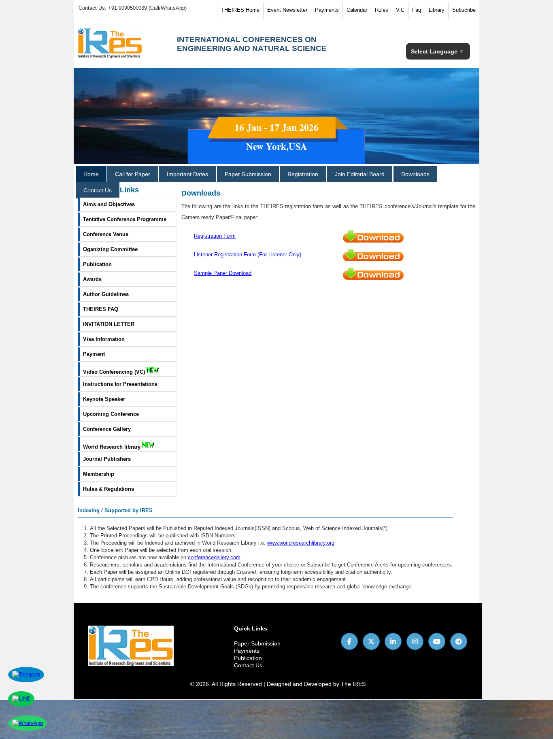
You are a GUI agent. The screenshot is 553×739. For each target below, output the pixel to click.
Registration (302, 174)
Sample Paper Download (222, 273)
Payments (327, 10)
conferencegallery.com (214, 557)
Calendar (357, 10)
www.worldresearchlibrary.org (300, 543)
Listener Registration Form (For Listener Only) (247, 254)
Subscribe (464, 10)
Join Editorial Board (360, 174)
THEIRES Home (240, 10)
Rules (381, 10)
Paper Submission (248, 174)
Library (437, 10)
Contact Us (97, 190)
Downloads (415, 174)
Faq (416, 10)
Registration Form (215, 236)
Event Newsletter (287, 10)
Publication (248, 658)
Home (91, 174)
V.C (400, 10)
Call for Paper (132, 174)
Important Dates (187, 174)
